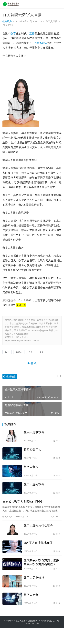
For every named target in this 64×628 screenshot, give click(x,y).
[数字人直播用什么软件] (12, 529)
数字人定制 (31, 595)
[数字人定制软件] (12, 436)
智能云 (43, 43)
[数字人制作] (12, 471)
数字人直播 (51, 21)
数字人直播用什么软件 (38, 525)
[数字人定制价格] (12, 581)
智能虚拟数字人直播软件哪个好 (23, 501)
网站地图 (48, 620)
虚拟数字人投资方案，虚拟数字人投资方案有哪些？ (41, 562)
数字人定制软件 (34, 432)
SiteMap (40, 620)
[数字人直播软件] (12, 488)
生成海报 (11, 376)
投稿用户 (7, 21)
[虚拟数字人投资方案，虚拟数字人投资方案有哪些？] (12, 564)
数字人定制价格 (34, 577)
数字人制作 (31, 467)
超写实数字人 (32, 449)
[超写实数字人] (12, 453)
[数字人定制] (12, 599)
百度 (37, 43)
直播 (32, 33)
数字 (13, 33)
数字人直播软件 (34, 484)
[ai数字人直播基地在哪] (12, 546)
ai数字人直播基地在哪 (38, 542)
